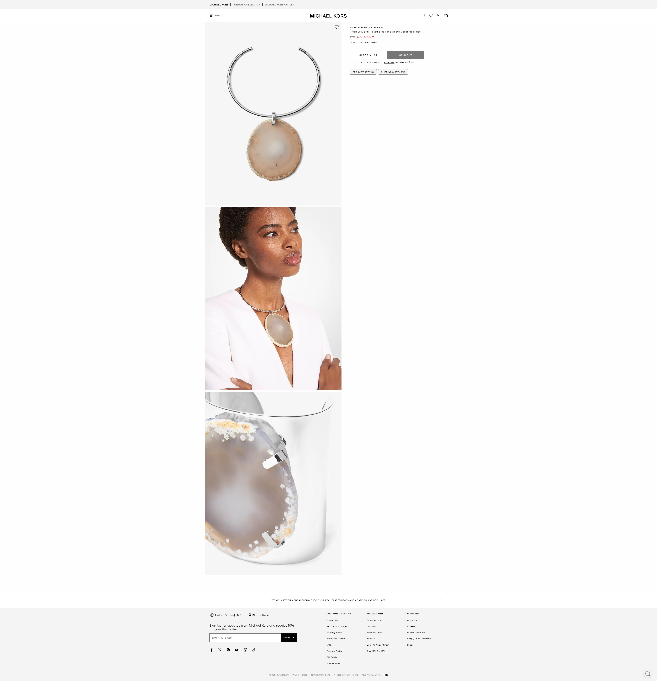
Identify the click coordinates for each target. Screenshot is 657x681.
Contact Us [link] (332, 620)
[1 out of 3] (209, 562)
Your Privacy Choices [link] (372, 674)
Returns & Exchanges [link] (336, 626)
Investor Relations (416, 632)
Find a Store (260, 615)
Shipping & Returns (393, 72)
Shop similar (368, 55)
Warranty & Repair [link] (335, 638)
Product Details (363, 72)
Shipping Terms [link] (334, 632)
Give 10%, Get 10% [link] (376, 651)
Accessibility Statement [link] (346, 674)
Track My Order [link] (374, 632)
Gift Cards (331, 657)
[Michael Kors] (328, 15)
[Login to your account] (438, 15)
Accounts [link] (371, 626)
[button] (647, 674)
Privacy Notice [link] (299, 674)
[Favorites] (431, 15)
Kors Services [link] (333, 663)
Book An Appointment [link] (378, 644)
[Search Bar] (423, 15)
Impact (410, 644)
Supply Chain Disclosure (419, 638)
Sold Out (405, 55)
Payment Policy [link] (334, 651)
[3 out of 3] (209, 569)
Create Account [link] (375, 620)
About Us (412, 620)
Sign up (289, 637)
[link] (211, 650)
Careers (411, 626)
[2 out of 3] (209, 566)
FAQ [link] (328, 644)
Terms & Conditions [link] (320, 674)
